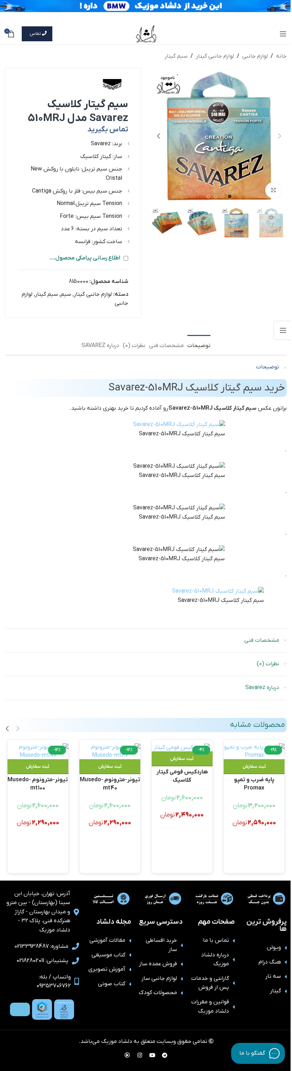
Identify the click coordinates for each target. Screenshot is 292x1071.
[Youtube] (152, 1055)
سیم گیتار (176, 56)
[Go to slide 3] (215, 196)
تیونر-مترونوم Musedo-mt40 (110, 783)
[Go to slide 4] (208, 196)
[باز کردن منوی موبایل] (283, 34)
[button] (279, 136)
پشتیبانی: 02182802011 (42, 960)
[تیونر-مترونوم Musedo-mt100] (37, 751)
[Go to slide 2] (222, 196)
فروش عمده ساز (158, 963)
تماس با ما (216, 940)
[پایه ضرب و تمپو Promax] (254, 751)
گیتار (275, 990)
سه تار (273, 976)
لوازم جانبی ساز (159, 978)
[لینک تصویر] (64, 1009)
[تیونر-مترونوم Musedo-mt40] (109, 751)
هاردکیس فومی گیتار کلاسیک (182, 775)
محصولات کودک (158, 992)
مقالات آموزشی (107, 940)
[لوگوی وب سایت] (146, 33)
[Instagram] (140, 1055)
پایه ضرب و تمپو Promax (254, 783)
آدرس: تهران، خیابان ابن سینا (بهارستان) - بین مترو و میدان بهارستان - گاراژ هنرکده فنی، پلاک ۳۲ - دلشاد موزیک (38, 912)
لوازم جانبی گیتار (215, 56)
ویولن (274, 947)
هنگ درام (270, 962)
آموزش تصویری (106, 969)
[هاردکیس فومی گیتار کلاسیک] (182, 747)
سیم (66, 294)
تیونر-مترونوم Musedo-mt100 (37, 783)
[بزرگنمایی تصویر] (273, 190)
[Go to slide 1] (229, 196)
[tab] (198, 345)
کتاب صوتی (111, 983)
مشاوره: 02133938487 (41, 946)
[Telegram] (165, 1055)
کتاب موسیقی (108, 955)
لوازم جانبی (255, 56)
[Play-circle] (127, 1055)
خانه (281, 56)
